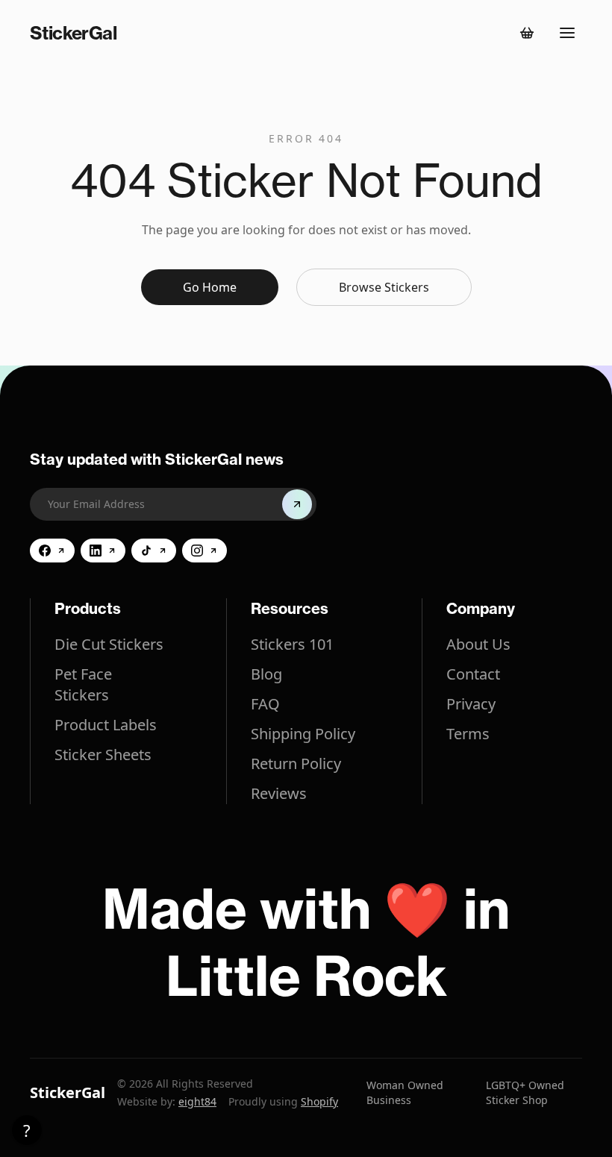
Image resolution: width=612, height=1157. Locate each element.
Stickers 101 (292, 644)
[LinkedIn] (103, 550)
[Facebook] (52, 550)
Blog (266, 674)
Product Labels (105, 725)
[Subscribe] (297, 504)
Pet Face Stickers (83, 684)
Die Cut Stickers (108, 644)
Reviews (279, 793)
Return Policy (296, 763)
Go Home (210, 287)
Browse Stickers (384, 287)
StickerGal (67, 1092)
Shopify (319, 1101)
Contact (473, 674)
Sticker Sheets (103, 754)
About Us (478, 644)
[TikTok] (153, 550)
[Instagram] (204, 550)
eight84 (197, 1101)
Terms (468, 734)
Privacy (471, 704)
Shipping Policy (303, 734)
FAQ (265, 704)
